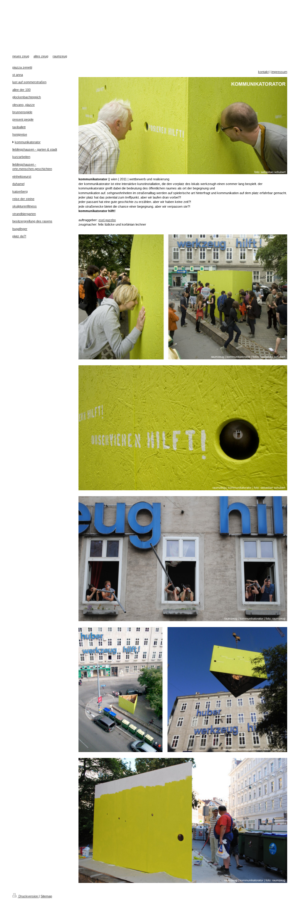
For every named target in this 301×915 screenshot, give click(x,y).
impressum (279, 72)
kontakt (263, 72)
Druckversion (28, 896)
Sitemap (46, 896)
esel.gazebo (107, 220)
